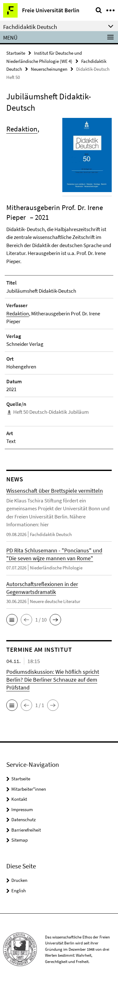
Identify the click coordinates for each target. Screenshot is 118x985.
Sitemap (19, 840)
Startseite (15, 53)
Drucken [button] (19, 880)
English (18, 891)
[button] (12, 619)
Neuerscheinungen (49, 69)
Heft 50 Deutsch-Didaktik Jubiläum (51, 411)
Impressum (22, 809)
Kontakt (19, 799)
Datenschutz (23, 819)
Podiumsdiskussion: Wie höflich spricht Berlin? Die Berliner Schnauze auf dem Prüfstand (52, 679)
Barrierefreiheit (26, 830)
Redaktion (21, 128)
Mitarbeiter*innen (28, 789)
